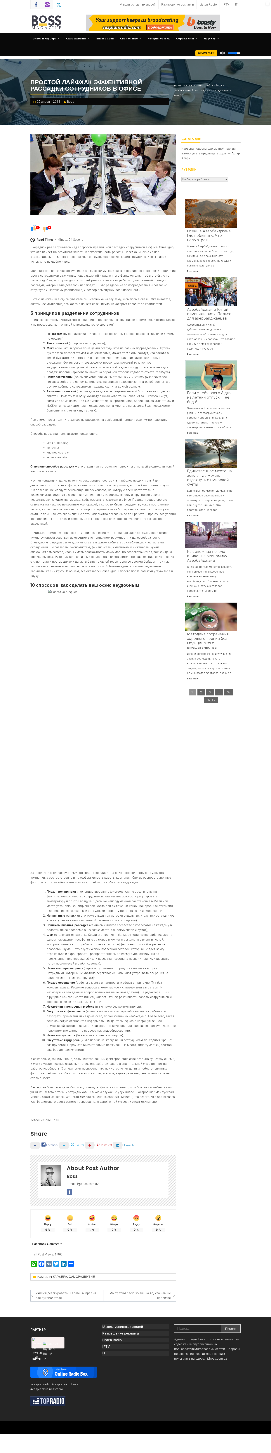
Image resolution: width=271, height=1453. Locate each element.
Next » (211, 700)
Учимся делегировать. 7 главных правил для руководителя (66, 1295)
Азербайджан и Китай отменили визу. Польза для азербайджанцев (209, 313)
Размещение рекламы (177, 4)
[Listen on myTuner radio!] (48, 1343)
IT (236, 4)
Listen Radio (208, 4)
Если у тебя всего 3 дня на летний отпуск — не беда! (209, 397)
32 (229, 692)
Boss (70, 101)
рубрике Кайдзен (61, 997)
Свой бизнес (129, 38)
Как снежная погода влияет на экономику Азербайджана (207, 556)
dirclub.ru (52, 1120)
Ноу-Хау (210, 38)
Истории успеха (159, 38)
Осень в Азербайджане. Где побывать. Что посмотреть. (209, 235)
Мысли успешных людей (138, 4)
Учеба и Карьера (44, 38)
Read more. (193, 271)
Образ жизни (185, 38)
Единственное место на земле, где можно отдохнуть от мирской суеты (209, 477)
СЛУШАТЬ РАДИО (206, 53)
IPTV (226, 4)
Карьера (60, 1277)
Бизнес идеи (105, 38)
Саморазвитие (76, 38)
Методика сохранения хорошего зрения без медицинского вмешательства (208, 641)
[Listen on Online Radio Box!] (63, 1372)
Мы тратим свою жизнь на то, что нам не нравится (140, 1295)
